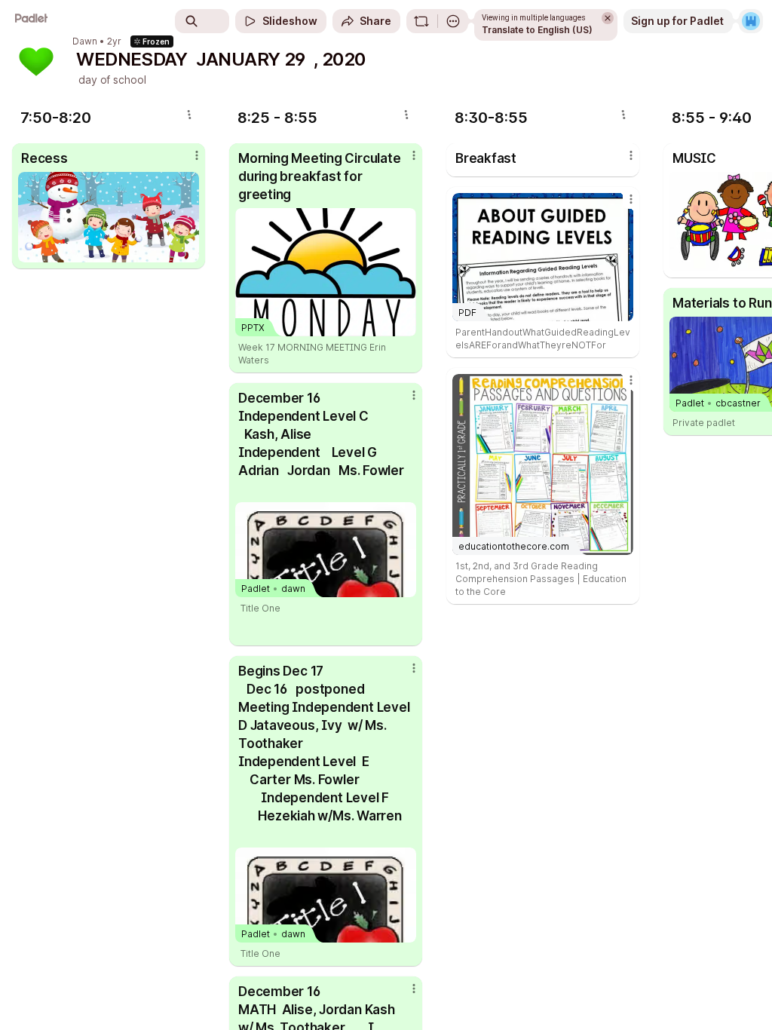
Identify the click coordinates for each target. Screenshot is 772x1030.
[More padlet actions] (453, 21)
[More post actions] (187, 161)
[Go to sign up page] (751, 21)
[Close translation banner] (608, 18)
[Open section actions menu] (189, 114)
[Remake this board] (421, 21)
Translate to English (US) (537, 29)
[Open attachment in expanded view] (108, 217)
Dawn (84, 41)
